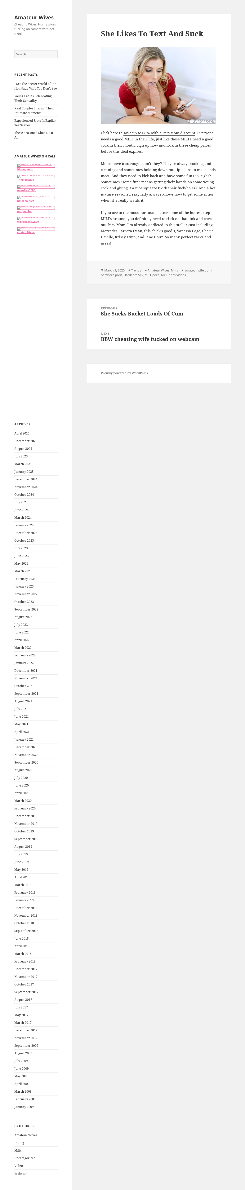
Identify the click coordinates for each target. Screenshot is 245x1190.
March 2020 (23, 801)
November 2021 (26, 678)
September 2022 (26, 609)
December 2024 (25, 479)
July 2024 (21, 502)
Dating (19, 1143)
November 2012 (26, 1038)
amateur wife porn (198, 270)
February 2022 (25, 655)
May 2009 (21, 1076)
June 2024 (21, 510)
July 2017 (21, 1007)
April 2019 (21, 877)
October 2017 (24, 984)
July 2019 (21, 854)
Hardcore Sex (133, 275)
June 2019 (21, 862)
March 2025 (23, 464)
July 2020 (21, 778)
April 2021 (21, 732)
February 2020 (25, 808)
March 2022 (23, 648)
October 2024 (24, 494)
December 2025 (25, 441)
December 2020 (25, 747)
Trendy (136, 270)
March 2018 (23, 954)
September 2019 (26, 839)
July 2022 (21, 625)
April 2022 (21, 640)
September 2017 (26, 992)
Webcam (20, 1173)
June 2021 (21, 716)
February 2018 (25, 961)
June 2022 (21, 632)
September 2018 (26, 931)
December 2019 (25, 816)
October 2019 (24, 831)
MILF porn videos (173, 275)
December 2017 (25, 969)
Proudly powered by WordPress (124, 373)
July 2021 (21, 709)
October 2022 (24, 602)
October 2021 (24, 686)
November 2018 (26, 915)
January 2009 (24, 1107)
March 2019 (23, 885)
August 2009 (23, 1053)
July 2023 (21, 548)
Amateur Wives (34, 17)
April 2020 (21, 793)
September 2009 (26, 1045)
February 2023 (25, 579)
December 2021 (25, 670)
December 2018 (25, 908)
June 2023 (21, 556)
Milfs (18, 1150)
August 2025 (23, 449)
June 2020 (21, 785)
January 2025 (24, 471)
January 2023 (24, 586)
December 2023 (25, 533)
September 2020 (26, 762)
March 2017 (23, 1022)
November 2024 (26, 487)
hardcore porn (111, 275)
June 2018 (21, 938)
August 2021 (23, 701)
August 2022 (23, 617)
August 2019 (23, 846)
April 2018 (21, 946)
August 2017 (23, 1000)
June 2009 (21, 1068)
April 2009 (21, 1084)
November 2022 (26, 594)
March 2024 (23, 517)
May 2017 (21, 1015)
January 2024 (24, 525)
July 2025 (21, 456)
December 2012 (25, 1030)
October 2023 (24, 540)
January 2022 (24, 663)
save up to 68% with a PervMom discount (159, 132)
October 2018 (24, 923)
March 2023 (23, 571)
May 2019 (21, 869)
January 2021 (24, 739)
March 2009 (23, 1091)
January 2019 (24, 900)
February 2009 (25, 1099)
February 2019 (25, 892)
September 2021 (26, 693)
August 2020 (23, 770)
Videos (19, 1166)
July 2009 (21, 1061)
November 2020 (26, 755)
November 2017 (26, 977)
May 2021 (21, 724)
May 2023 (21, 563)
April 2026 (21, 433)
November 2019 (26, 824)
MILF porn (152, 275)
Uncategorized (25, 1158)
